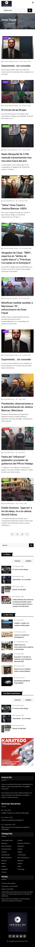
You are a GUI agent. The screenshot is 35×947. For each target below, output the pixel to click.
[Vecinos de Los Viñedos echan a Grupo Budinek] (7, 669)
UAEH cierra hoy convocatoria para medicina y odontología (23, 647)
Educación (21, 846)
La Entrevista (22, 855)
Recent (6, 561)
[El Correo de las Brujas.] (6, 570)
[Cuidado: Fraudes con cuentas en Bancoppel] (7, 624)
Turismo (4, 872)
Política (3, 866)
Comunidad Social (7, 840)
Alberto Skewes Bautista (10, 150)
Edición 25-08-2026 (19, 589)
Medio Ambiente (6, 858)
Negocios (21, 860)
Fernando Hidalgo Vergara (10, 61)
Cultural (20, 840)
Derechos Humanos (24, 843)
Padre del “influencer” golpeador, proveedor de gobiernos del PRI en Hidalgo (17, 460)
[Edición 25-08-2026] (6, 590)
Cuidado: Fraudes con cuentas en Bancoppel (15, 813)
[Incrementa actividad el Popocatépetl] (7, 681)
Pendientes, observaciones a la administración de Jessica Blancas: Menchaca (17, 407)
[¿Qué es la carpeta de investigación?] (7, 634)
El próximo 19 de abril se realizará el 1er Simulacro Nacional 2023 (23, 659)
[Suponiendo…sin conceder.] (6, 580)
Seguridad (4, 869)
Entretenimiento (6, 849)
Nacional (4, 860)
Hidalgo (20, 852)
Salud (19, 866)
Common (28, 561)
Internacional (5, 855)
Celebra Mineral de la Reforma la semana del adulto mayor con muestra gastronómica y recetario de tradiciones (17, 894)
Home (4, 23)
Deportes (4, 843)
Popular (17, 561)
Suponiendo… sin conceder (16, 359)
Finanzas (4, 852)
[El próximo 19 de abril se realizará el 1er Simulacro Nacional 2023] (7, 657)
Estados (20, 849)
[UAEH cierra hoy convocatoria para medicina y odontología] (7, 645)
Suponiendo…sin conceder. (16, 65)
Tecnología (21, 869)
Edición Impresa (6, 846)
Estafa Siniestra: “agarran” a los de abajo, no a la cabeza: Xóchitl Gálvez (16, 511)
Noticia (3, 863)
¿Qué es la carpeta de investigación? (12, 820)
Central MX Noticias (9, 201)
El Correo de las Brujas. (14, 110)
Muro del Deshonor (23, 858)
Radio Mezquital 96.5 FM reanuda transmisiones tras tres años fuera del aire (16, 157)
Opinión (20, 863)
